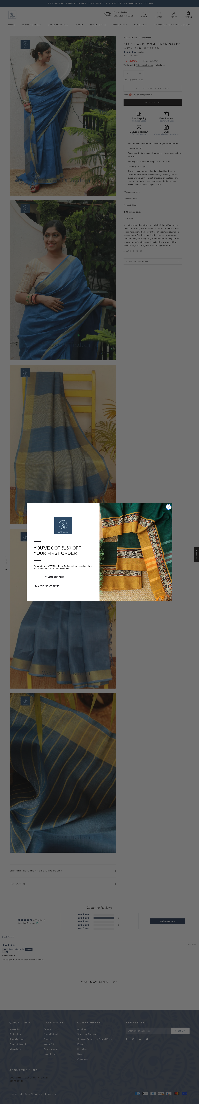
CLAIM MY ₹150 (54, 577)
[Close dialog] (168, 507)
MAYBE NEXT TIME (47, 586)
